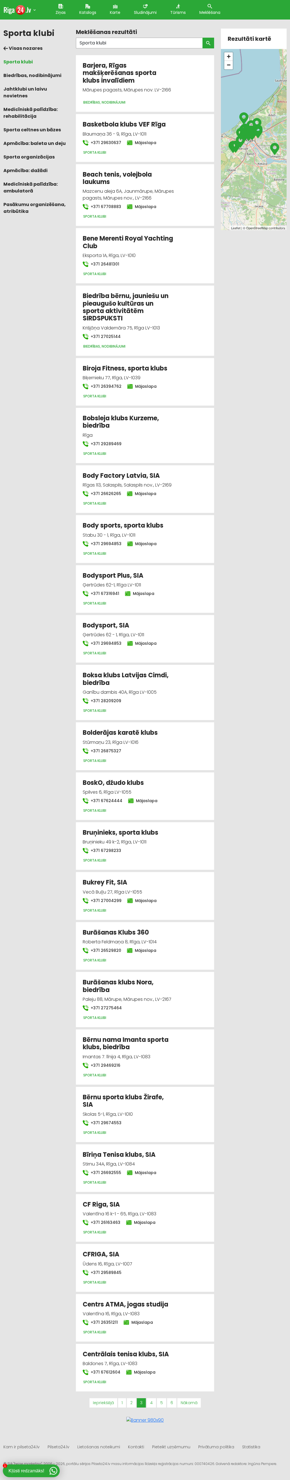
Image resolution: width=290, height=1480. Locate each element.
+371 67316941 (104, 593)
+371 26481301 (104, 264)
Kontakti (136, 1447)
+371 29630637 (105, 142)
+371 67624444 (106, 801)
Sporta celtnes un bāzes (32, 130)
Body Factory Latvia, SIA (121, 475)
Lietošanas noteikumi (98, 1447)
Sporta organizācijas (29, 157)
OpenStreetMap (257, 228)
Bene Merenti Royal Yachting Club (128, 242)
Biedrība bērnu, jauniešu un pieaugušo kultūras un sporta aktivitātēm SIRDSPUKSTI (126, 307)
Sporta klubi (18, 62)
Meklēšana (209, 12)
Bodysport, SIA (106, 625)
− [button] (229, 64)
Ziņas (61, 12)
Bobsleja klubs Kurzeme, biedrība (121, 422)
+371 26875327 (105, 751)
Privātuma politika (216, 1447)
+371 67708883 (105, 206)
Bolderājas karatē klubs (120, 732)
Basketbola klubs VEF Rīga (124, 124)
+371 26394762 (105, 386)
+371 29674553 (105, 1123)
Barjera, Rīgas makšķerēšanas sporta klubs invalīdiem (119, 73)
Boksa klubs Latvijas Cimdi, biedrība (126, 679)
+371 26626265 (105, 493)
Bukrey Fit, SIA (105, 882)
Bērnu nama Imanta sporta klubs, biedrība (126, 1043)
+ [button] (229, 56)
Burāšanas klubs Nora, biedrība (118, 986)
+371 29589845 (105, 1272)
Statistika (251, 1447)
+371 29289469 (105, 444)
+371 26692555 (105, 1172)
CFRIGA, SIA (101, 1254)
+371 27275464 (106, 1008)
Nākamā (189, 1403)
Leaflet (235, 228)
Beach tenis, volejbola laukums (117, 178)
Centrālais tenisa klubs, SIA (126, 1354)
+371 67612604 (105, 1372)
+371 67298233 (105, 850)
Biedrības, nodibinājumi (32, 75)
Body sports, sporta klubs (123, 525)
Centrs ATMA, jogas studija (125, 1304)
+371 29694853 (105, 544)
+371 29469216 (105, 1065)
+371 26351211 (104, 1322)
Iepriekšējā (103, 1403)
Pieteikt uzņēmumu (171, 1447)
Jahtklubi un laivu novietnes (25, 92)
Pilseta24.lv (58, 1447)
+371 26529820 (105, 950)
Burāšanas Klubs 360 (116, 932)
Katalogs (87, 12)
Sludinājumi (145, 12)
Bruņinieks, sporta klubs (120, 832)
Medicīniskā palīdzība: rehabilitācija (30, 112)
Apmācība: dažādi (25, 170)
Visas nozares (25, 48)
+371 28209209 (105, 701)
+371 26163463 (105, 1222)
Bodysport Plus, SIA (113, 575)
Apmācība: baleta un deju (34, 143)
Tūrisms (178, 12)
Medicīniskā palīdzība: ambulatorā (30, 187)
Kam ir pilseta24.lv (21, 1447)
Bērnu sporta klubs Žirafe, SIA (123, 1101)
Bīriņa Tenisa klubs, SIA (119, 1154)
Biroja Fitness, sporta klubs (125, 368)
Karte (115, 12)
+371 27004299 (105, 900)
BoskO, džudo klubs (113, 782)
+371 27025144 (105, 336)
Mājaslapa (145, 142)
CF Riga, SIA (101, 1204)
